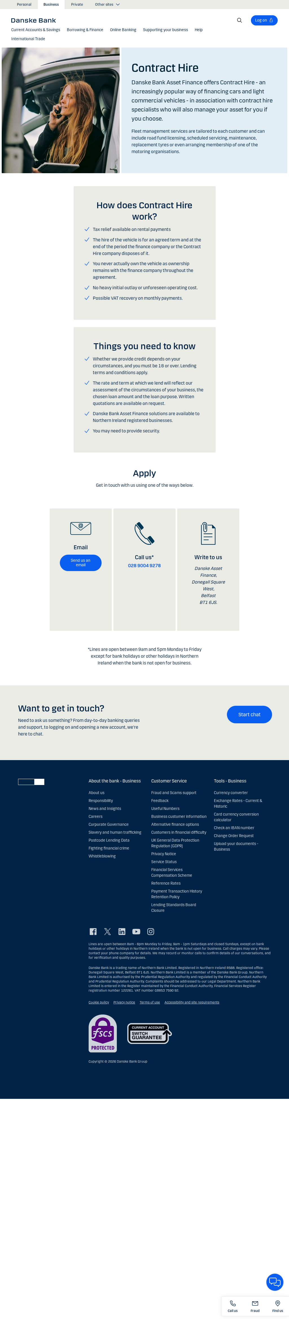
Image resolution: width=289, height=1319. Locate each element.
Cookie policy (99, 1002)
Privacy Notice (163, 854)
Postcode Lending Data (109, 840)
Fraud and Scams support (173, 792)
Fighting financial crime (109, 848)
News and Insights (105, 808)
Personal (24, 4)
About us (96, 792)
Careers (95, 816)
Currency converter (231, 792)
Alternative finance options (175, 824)
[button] (35, 30)
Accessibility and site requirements (192, 1002)
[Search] (239, 20)
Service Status (164, 861)
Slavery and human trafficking (115, 832)
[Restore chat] (274, 1282)
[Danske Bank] (35, 20)
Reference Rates (166, 883)
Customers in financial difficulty (178, 832)
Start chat (249, 714)
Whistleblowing (102, 856)
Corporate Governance (109, 824)
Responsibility (101, 800)
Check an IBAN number (234, 827)
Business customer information (179, 816)
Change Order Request (234, 835)
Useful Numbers (165, 808)
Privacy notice (124, 1002)
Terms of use (150, 1002)
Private (77, 4)
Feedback (159, 800)
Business (51, 4)
